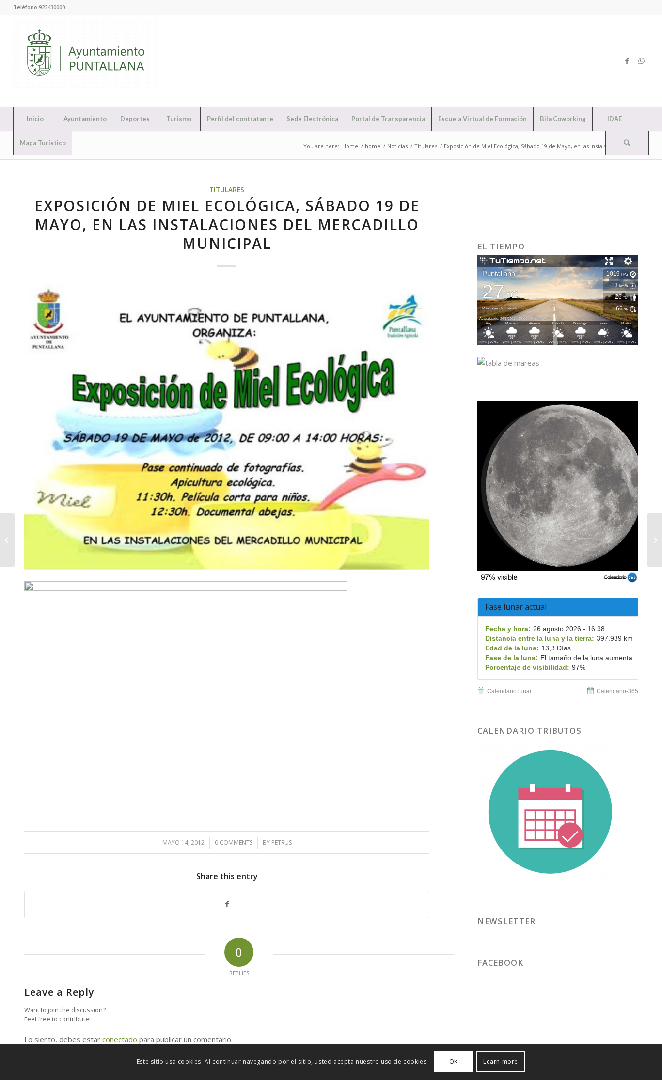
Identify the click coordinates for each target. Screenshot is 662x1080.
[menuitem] (35, 119)
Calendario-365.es (621, 691)
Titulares (226, 189)
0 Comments (233, 842)
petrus (281, 842)
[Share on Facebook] (227, 904)
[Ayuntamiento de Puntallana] (85, 61)
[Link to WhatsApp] (641, 60)
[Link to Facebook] (627, 60)
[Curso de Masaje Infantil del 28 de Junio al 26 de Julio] (654, 540)
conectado (119, 1039)
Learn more (500, 1061)
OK (453, 1061)
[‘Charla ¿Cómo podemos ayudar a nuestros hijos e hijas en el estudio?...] (7, 540)
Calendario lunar (509, 691)
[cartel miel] (226, 427)
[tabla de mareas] (557, 363)
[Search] (627, 143)
